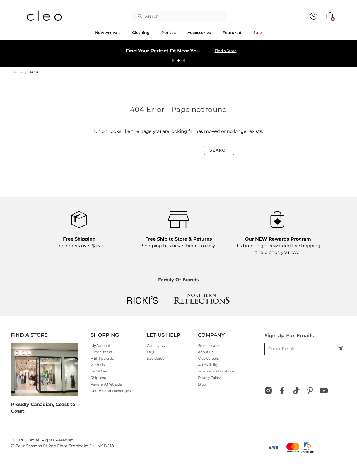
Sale (257, 32)
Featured (232, 32)
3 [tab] (184, 60)
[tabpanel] (178, 53)
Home (17, 72)
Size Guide (156, 358)
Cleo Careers (208, 358)
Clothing (141, 32)
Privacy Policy (209, 377)
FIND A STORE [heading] (29, 335)
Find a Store (226, 50)
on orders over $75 (79, 242)
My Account (100, 345)
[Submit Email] (341, 348)
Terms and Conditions (216, 371)
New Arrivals (107, 32)
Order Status (101, 352)
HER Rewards (102, 358)
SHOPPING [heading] (105, 335)
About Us (205, 352)
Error (34, 72)
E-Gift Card (99, 371)
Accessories (199, 32)
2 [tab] (178, 60)
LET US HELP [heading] (163, 335)
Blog (202, 384)
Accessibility (208, 364)
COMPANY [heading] (211, 335)
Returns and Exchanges (110, 390)
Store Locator (209, 345)
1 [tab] (173, 60)
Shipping (98, 377)
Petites (168, 32)
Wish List (98, 364)
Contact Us (156, 345)
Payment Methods (106, 384)
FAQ (150, 352)
